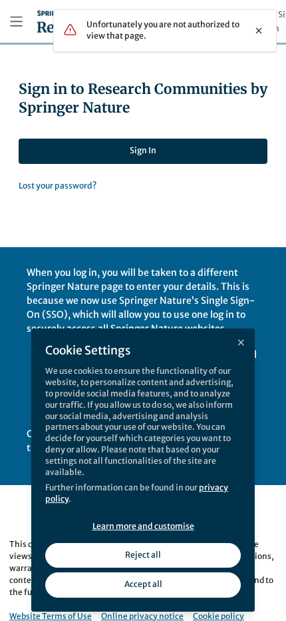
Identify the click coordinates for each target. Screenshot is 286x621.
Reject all (143, 555)
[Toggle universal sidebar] (16, 21)
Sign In (143, 150)
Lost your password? (57, 186)
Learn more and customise (143, 526)
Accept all (143, 584)
